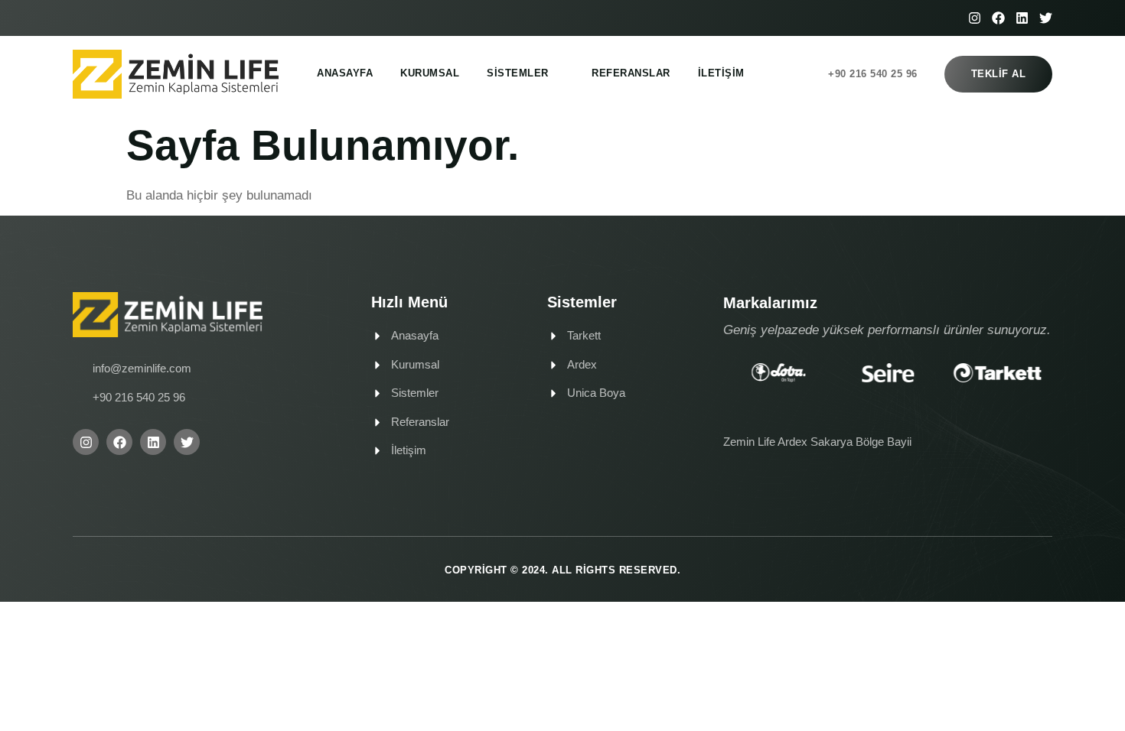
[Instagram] (974, 17)
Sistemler (518, 73)
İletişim (721, 73)
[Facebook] (998, 17)
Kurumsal (429, 73)
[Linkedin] (1022, 17)
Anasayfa (345, 73)
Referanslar (631, 73)
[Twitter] (1045, 17)
